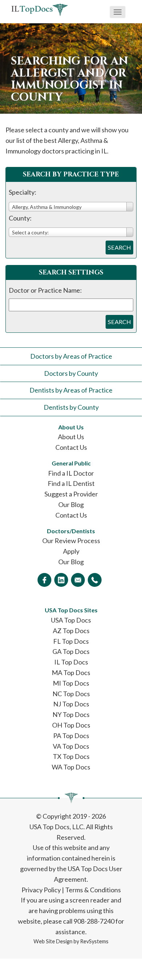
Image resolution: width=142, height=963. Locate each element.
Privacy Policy (41, 890)
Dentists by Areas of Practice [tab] (71, 390)
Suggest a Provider (71, 494)
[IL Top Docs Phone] (95, 580)
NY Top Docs (71, 714)
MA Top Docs (71, 672)
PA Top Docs (71, 736)
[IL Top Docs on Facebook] (44, 580)
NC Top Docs (71, 694)
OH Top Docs (71, 725)
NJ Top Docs (71, 704)
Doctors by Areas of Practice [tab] (71, 356)
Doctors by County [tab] (71, 373)
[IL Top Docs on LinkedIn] (61, 580)
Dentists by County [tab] (71, 407)
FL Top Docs (71, 641)
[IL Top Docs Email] (78, 580)
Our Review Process (71, 541)
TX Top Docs (71, 756)
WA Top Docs (71, 767)
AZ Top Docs (71, 631)
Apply (71, 551)
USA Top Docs (71, 620)
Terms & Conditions (93, 890)
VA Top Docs (71, 746)
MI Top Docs (71, 683)
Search (119, 247)
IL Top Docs (71, 662)
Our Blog (71, 504)
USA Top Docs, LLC (56, 827)
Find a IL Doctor (71, 473)
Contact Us (71, 447)
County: (20, 218)
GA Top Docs (71, 651)
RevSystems (94, 941)
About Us (71, 437)
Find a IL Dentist (71, 483)
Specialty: (22, 192)
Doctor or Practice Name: (45, 290)
